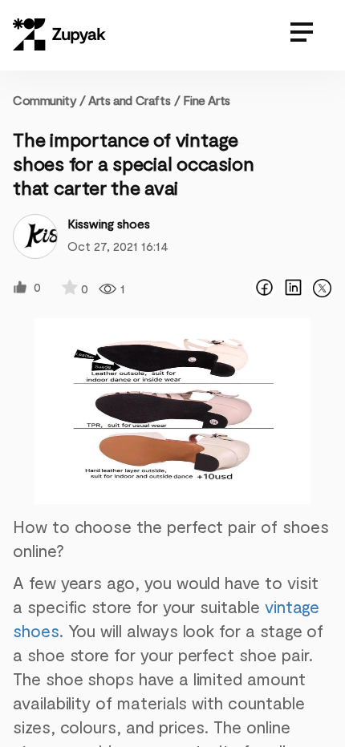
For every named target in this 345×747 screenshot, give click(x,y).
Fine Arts (206, 99)
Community (49, 99)
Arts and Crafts (129, 99)
